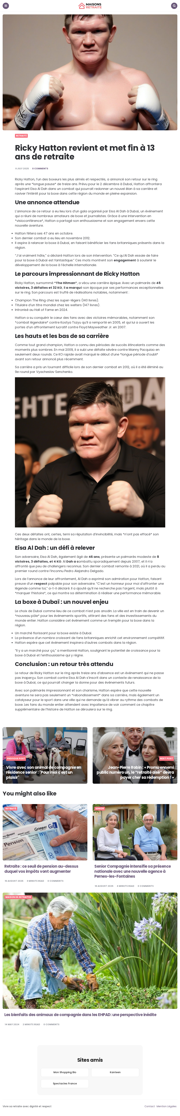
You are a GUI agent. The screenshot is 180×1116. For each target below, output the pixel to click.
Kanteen (115, 1072)
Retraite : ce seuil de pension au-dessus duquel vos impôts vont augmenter (41, 869)
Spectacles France (65, 1083)
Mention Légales (166, 1106)
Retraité (21, 136)
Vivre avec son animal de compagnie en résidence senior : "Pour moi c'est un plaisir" (43, 772)
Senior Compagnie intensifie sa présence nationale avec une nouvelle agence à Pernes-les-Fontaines (132, 871)
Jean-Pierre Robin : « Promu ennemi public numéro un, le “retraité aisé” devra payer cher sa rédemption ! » (135, 772)
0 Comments (40, 168)
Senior (99, 808)
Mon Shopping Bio (64, 1072)
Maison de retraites (18, 897)
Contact (149, 1106)
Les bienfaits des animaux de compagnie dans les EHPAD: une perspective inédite (80, 1014)
